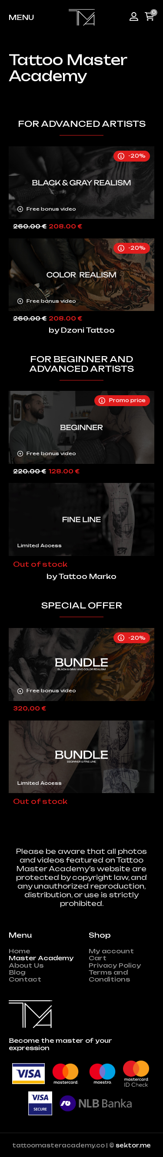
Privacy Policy (115, 965)
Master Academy (41, 958)
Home (19, 951)
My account (111, 951)
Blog (17, 972)
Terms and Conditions (109, 976)
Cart (97, 958)
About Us (26, 965)
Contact (25, 979)
